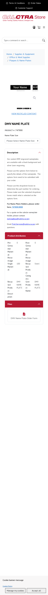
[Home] (24, 18)
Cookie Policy (7, 586)
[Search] (43, 40)
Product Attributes (17, 235)
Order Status (36, 3)
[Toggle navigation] (43, 27)
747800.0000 (17, 207)
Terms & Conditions (17, 3)
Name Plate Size (11, 135)
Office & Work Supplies (19, 57)
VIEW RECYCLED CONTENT (24, 113)
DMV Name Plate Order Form (24, 318)
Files (10, 304)
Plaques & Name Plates (20, 60)
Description (12, 152)
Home (9, 54)
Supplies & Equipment (25, 54)
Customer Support (25, 8)
